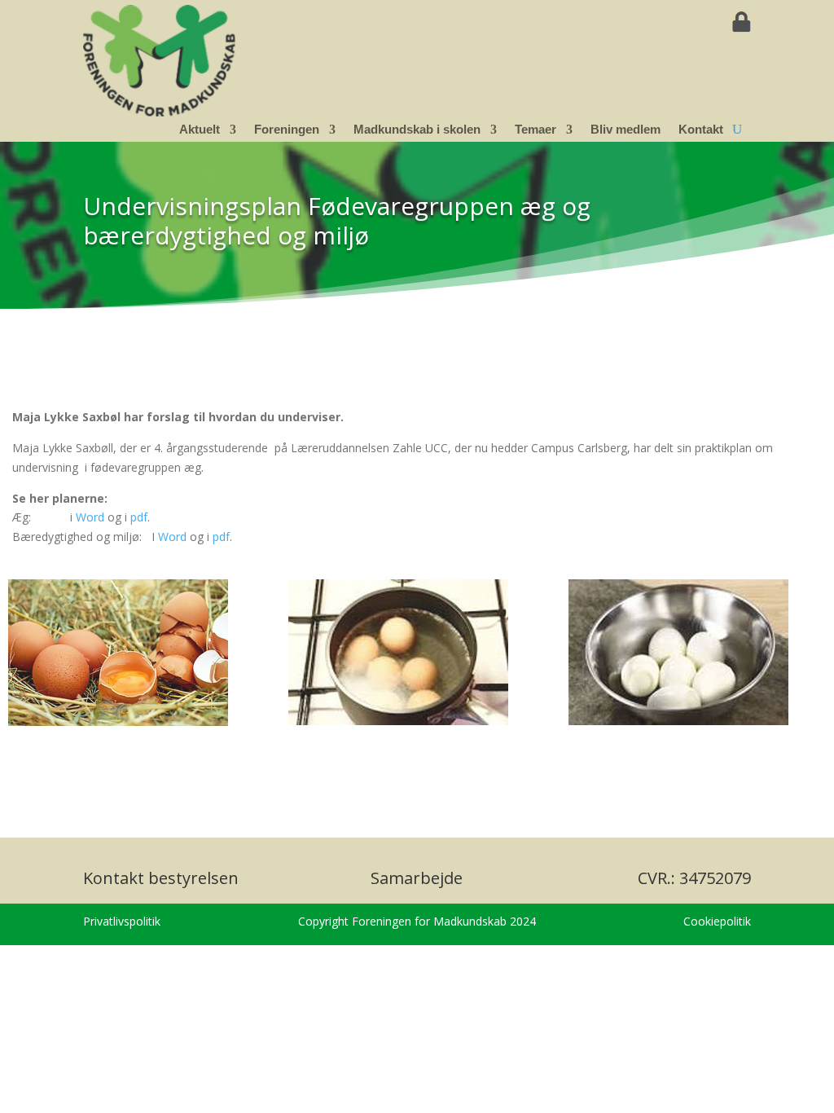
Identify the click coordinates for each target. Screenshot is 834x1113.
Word (90, 517)
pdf (138, 517)
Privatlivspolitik (121, 921)
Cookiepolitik (717, 921)
